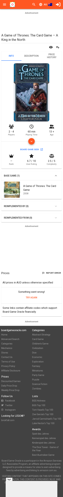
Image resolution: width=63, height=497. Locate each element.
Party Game (38, 375)
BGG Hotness (38, 400)
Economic (37, 357)
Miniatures (37, 370)
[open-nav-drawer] (4, 4)
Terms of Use (8, 361)
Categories (6, 343)
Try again (31, 297)
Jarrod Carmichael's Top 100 (46, 419)
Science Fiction (39, 384)
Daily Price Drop (9, 385)
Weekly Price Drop (10, 390)
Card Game (38, 339)
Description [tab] (31, 56)
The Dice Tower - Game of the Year (45, 449)
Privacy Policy (8, 366)
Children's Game (40, 343)
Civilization (37, 348)
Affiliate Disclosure (10, 370)
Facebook (10, 400)
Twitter (9, 405)
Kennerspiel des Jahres (44, 438)
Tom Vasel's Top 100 (42, 410)
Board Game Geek (29, 149)
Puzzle (35, 379)
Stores (4, 352)
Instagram (10, 410)
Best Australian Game (43, 455)
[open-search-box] (34, 4)
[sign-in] (58, 4)
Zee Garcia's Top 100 (42, 414)
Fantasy (36, 366)
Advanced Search (10, 339)
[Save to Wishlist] (57, 47)
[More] (31, 141)
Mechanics (6, 348)
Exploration (38, 361)
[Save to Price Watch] (51, 47)
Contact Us (6, 357)
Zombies (36, 388)
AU (45, 4)
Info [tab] (11, 56)
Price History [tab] (51, 56)
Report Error (53, 273)
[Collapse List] (56, 175)
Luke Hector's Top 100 (43, 423)
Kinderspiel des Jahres (43, 442)
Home (4, 334)
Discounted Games (11, 381)
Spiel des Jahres (40, 433)
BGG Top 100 (38, 405)
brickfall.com (7, 420)
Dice (34, 352)
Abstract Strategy (41, 334)
